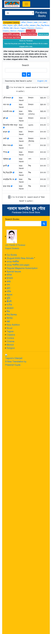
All (46, 81)
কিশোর (9, 318)
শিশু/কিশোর (12, 314)
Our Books (12, 254)
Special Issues (14, 271)
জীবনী (9, 301)
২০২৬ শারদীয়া (13, 261)
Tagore (10, 331)
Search (25, 65)
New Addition (13, 324)
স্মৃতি (8, 298)
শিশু (8, 311)
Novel (9, 328)
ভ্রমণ (8, 288)
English (40, 81)
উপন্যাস (10, 278)
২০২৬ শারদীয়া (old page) (18, 264)
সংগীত (9, 304)
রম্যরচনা (10, 308)
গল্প (8, 284)
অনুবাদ (9, 294)
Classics (11, 334)
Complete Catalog (11, 22)
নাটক (9, 291)
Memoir (10, 344)
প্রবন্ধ (9, 281)
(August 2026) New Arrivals (20, 258)
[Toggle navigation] (26, 4)
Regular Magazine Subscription (22, 268)
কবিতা (9, 274)
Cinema (10, 341)
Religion (11, 348)
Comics (10, 338)
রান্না (8, 321)
